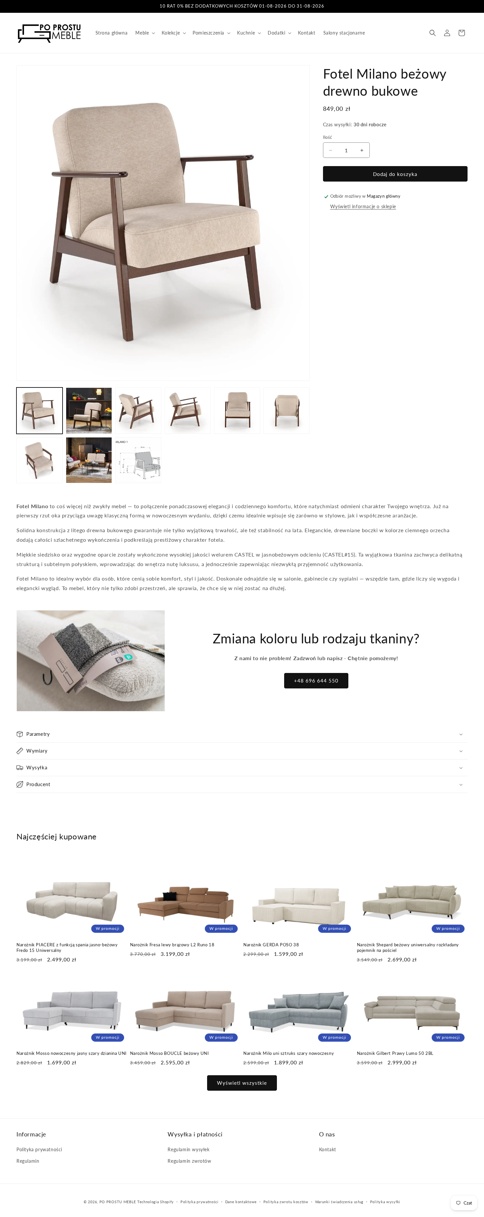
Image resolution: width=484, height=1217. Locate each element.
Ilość (327, 137)
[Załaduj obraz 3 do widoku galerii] (138, 410)
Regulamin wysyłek (188, 1150)
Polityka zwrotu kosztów (286, 1202)
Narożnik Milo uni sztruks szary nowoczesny (288, 1053)
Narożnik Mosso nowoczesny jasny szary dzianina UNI (71, 1053)
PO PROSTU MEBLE (117, 1202)
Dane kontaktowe (241, 1202)
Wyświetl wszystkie (242, 1083)
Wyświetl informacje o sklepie (363, 206)
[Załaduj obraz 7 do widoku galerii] (39, 460)
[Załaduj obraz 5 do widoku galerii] (237, 410)
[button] (144, 33)
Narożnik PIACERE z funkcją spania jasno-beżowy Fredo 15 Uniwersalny (67, 947)
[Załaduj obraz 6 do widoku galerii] (286, 410)
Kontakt (327, 1150)
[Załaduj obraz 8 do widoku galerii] (89, 460)
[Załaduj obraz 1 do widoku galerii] (39, 410)
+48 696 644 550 (316, 680)
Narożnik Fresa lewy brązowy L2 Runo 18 (172, 944)
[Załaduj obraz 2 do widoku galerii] (89, 410)
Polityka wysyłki (385, 1202)
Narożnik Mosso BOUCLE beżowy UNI (169, 1053)
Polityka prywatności (39, 1150)
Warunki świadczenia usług (339, 1202)
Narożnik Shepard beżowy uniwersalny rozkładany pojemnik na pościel (408, 947)
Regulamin (27, 1161)
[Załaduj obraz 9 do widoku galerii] (138, 460)
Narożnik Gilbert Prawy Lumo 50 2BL (395, 1053)
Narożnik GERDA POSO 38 (271, 944)
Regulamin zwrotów (189, 1161)
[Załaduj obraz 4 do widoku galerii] (188, 410)
